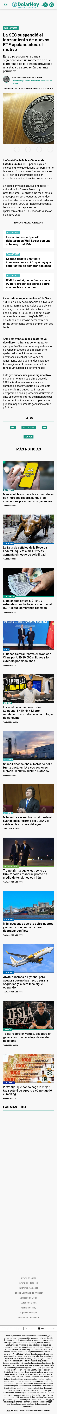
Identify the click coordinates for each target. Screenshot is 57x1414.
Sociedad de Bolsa (28, 1297)
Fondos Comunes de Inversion (28, 1293)
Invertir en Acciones (28, 1288)
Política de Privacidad (28, 1317)
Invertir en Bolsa (28, 1278)
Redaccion (9, 506)
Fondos (28, 437)
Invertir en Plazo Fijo (28, 1283)
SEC (12, 427)
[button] (5, 5)
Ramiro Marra (10, 722)
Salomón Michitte (12, 829)
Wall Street (29, 427)
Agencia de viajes (28, 1312)
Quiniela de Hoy (28, 1307)
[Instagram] (51, 4)
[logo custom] (27, 5)
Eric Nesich (9, 612)
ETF (44, 427)
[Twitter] (45, 4)
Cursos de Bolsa (29, 1302)
